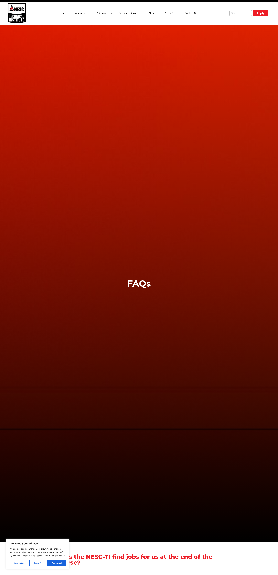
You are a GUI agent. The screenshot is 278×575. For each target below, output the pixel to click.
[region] (38, 554)
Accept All (57, 563)
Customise (19, 563)
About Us (170, 13)
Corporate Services (129, 13)
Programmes (80, 13)
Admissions (103, 13)
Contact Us (191, 13)
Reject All (37, 563)
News (152, 13)
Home (63, 13)
